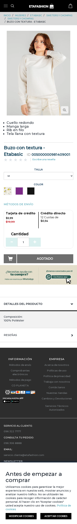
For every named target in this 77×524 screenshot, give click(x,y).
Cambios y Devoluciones (57, 398)
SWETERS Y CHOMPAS (59, 15)
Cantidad (20, 234)
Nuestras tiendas (56, 392)
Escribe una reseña (43, 159)
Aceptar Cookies (55, 516)
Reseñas (10, 335)
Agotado (45, 258)
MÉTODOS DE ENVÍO (18, 204)
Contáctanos (57, 387)
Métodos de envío (20, 364)
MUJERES (20, 15)
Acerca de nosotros (56, 364)
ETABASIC (36, 15)
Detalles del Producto (23, 304)
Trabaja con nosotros (57, 381)
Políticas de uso (57, 370)
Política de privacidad (56, 376)
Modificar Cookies (21, 516)
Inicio (7, 15)
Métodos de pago (20, 379)
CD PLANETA (20, 385)
